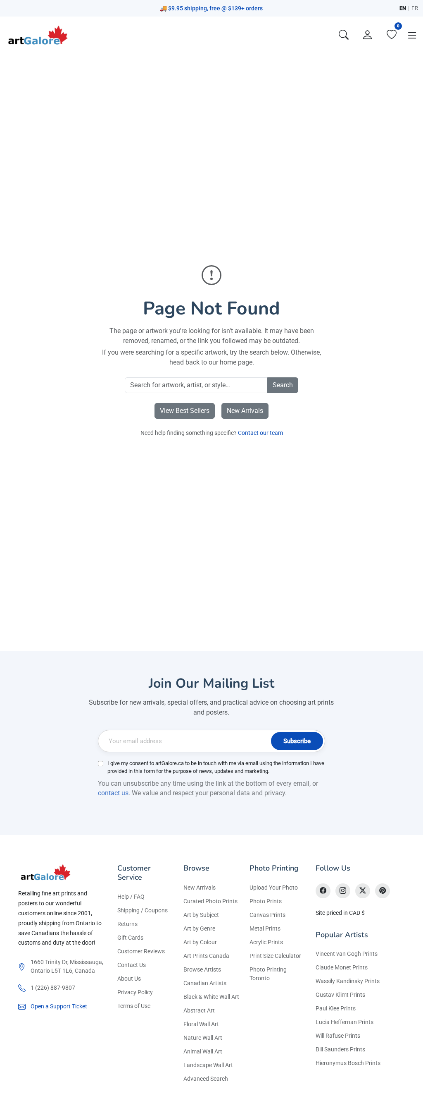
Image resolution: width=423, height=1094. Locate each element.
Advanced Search (205, 1078)
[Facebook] (323, 890)
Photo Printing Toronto (268, 973)
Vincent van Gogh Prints (347, 953)
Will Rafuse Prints (338, 1035)
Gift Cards (130, 937)
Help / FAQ (131, 896)
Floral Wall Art (201, 1024)
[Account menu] (368, 35)
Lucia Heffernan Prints (344, 1022)
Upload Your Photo (274, 887)
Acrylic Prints (266, 942)
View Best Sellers (184, 411)
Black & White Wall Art (211, 996)
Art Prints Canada (206, 955)
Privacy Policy (135, 992)
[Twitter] (362, 890)
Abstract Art (199, 1010)
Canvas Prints (267, 915)
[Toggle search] (343, 35)
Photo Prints (266, 901)
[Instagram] (342, 890)
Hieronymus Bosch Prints (348, 1063)
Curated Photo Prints (210, 901)
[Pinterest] (382, 890)
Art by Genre (199, 928)
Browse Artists (202, 969)
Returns (127, 924)
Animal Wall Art (202, 1051)
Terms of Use (133, 1006)
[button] (412, 35)
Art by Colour (200, 942)
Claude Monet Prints (342, 967)
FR (414, 8)
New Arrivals (245, 411)
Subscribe (297, 741)
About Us (129, 978)
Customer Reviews (141, 951)
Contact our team (260, 432)
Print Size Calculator (275, 955)
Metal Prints (265, 928)
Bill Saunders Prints (340, 1049)
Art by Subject (201, 915)
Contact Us (131, 965)
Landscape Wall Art (208, 1065)
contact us (113, 793)
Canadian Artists (204, 983)
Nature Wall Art (202, 1037)
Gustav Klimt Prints (340, 994)
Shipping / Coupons (142, 910)
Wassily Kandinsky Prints (348, 981)
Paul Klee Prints (336, 1008)
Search (283, 385)
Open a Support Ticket (59, 1006)
